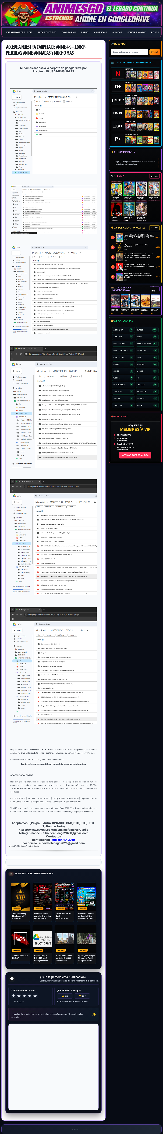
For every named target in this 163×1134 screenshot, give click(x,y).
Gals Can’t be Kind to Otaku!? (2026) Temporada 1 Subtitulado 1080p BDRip (64, 958)
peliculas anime (137, 32)
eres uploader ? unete (19, 32)
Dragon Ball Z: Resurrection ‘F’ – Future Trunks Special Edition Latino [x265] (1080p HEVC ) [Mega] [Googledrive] (138, 255)
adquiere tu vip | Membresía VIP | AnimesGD (19, 916)
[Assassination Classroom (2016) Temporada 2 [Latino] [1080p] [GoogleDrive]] (133, 114)
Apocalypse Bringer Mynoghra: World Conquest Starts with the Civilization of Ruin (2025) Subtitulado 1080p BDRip (86, 958)
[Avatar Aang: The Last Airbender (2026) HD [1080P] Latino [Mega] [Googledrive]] (128, 140)
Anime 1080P (100, 32)
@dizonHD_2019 (63, 839)
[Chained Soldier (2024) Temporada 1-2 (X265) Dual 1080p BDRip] (156, 101)
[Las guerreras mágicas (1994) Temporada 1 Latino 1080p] (139, 75)
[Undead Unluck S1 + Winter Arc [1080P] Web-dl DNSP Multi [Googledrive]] (150, 88)
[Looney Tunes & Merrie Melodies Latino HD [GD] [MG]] (156, 114)
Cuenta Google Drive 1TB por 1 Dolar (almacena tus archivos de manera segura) (41, 958)
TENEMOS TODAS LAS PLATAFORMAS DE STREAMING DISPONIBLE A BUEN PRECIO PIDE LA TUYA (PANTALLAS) (64, 916)
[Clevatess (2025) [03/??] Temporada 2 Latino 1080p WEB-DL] (133, 88)
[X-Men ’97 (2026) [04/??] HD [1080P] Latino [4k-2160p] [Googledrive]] (139, 88)
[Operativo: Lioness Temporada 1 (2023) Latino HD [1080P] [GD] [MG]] (145, 140)
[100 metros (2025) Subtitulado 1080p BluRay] (150, 75)
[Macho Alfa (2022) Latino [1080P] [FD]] (156, 140)
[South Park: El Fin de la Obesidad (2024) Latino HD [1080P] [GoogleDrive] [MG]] (150, 140)
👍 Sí (65, 996)
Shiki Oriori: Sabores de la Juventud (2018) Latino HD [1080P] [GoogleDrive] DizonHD (138, 275)
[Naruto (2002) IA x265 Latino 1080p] (145, 75)
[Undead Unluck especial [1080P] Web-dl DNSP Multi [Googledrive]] (145, 88)
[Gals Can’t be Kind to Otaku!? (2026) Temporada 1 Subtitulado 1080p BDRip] (128, 101)
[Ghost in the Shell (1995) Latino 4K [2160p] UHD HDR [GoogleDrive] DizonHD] (150, 114)
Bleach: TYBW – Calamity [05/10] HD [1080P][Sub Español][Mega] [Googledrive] (139, 265)
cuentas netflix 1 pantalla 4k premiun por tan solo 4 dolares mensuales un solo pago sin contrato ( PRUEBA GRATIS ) (42, 916)
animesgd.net (81, 14)
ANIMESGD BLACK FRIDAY (20, 957)
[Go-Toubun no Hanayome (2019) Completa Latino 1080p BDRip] (156, 75)
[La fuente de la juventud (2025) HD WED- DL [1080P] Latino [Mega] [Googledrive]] (139, 127)
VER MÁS (154, 176)
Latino (84, 32)
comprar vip (69, 32)
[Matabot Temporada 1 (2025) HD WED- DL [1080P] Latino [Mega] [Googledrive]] (145, 127)
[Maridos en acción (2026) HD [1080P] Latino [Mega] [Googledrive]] (139, 114)
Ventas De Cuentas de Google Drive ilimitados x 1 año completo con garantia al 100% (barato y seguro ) (86, 916)
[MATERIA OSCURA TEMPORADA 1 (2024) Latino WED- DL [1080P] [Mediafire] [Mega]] (133, 127)
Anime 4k (117, 32)
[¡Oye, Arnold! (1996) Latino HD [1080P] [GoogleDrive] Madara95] (133, 140)
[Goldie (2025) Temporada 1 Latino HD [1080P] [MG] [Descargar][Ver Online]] (156, 127)
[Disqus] (53, 1067)
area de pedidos (47, 32)
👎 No (82, 996)
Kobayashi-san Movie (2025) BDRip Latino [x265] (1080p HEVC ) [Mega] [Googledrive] (139, 236)
